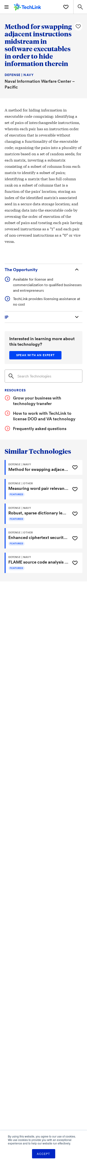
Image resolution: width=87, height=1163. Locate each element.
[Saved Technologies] (66, 7)
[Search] (11, 376)
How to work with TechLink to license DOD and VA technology (44, 415)
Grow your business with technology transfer (37, 400)
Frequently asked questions (39, 428)
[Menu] (6, 7)
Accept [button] (43, 1154)
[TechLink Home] (27, 6)
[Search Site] (80, 7)
